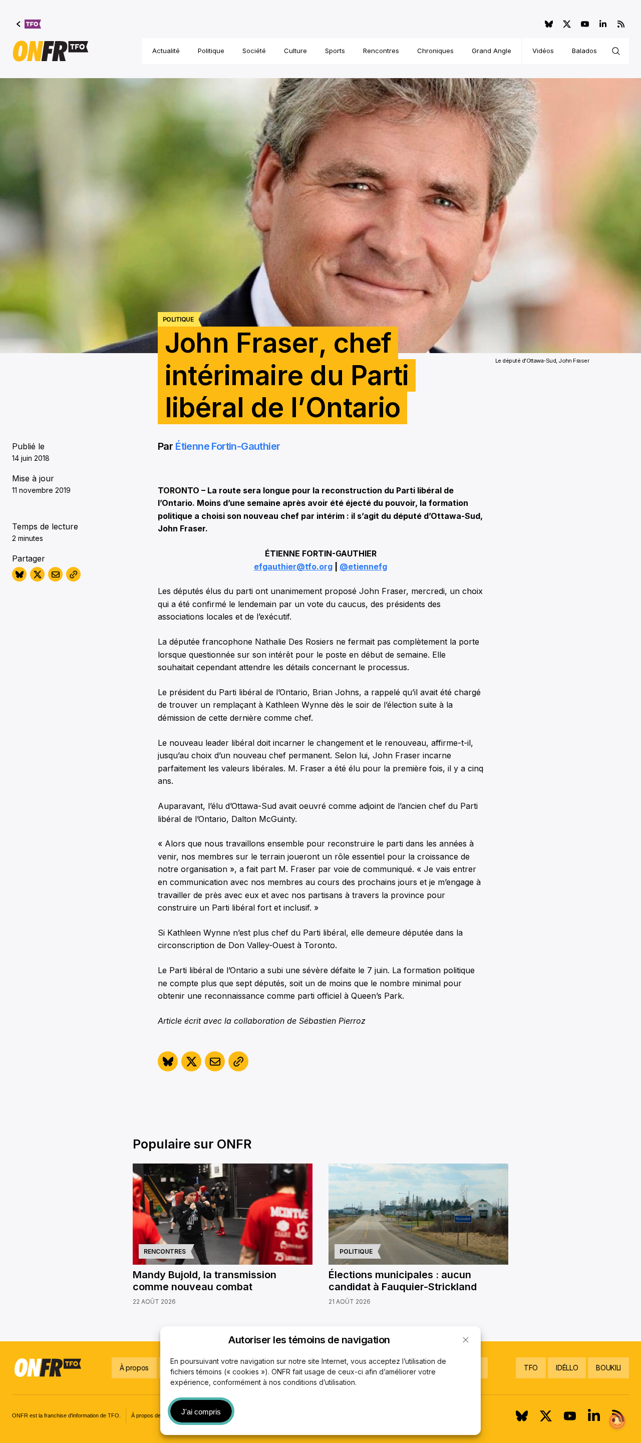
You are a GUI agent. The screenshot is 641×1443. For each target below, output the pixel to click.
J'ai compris (201, 1411)
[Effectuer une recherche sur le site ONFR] (616, 51)
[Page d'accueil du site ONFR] (50, 51)
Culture (295, 51)
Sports (335, 51)
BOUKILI (608, 1367)
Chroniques (435, 51)
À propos (134, 1367)
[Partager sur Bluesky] (19, 574)
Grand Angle (491, 51)
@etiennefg (363, 566)
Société (254, 51)
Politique (211, 51)
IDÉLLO (567, 1367)
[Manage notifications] (617, 1421)
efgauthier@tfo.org (293, 566)
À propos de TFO (152, 1415)
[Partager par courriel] (55, 574)
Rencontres (381, 51)
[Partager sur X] (37, 574)
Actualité (166, 51)
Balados (584, 51)
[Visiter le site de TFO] (29, 24)
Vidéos (543, 51)
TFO (531, 1367)
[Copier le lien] (73, 574)
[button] (466, 1340)
